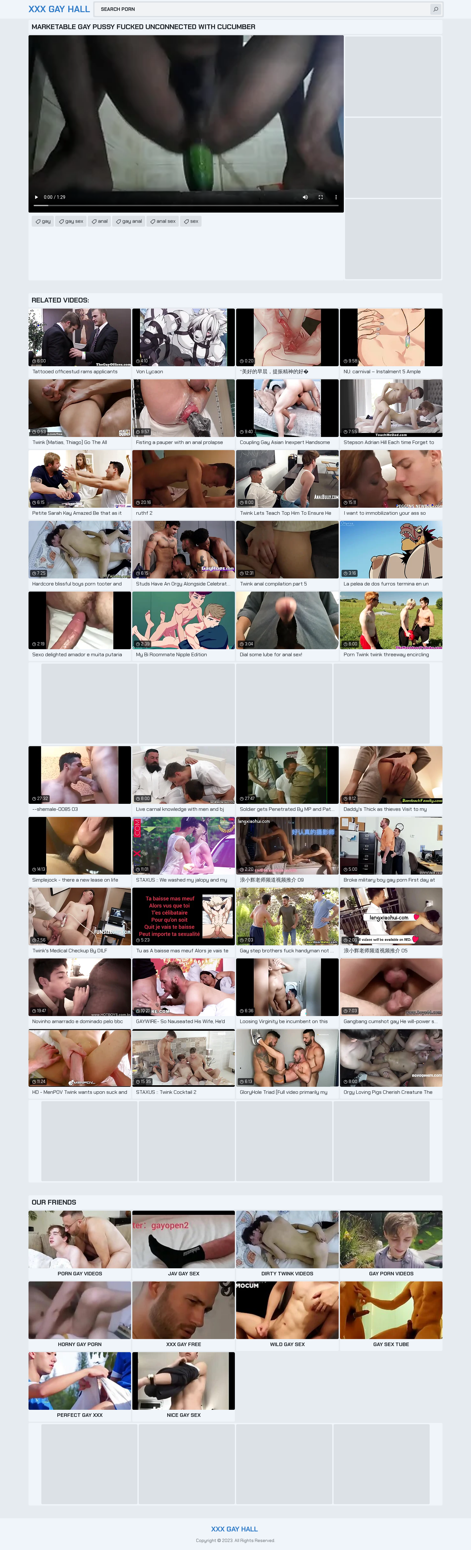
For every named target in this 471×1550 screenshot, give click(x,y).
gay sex (74, 221)
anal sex (166, 221)
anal (103, 221)
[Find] (435, 9)
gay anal (132, 221)
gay (46, 221)
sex (194, 221)
